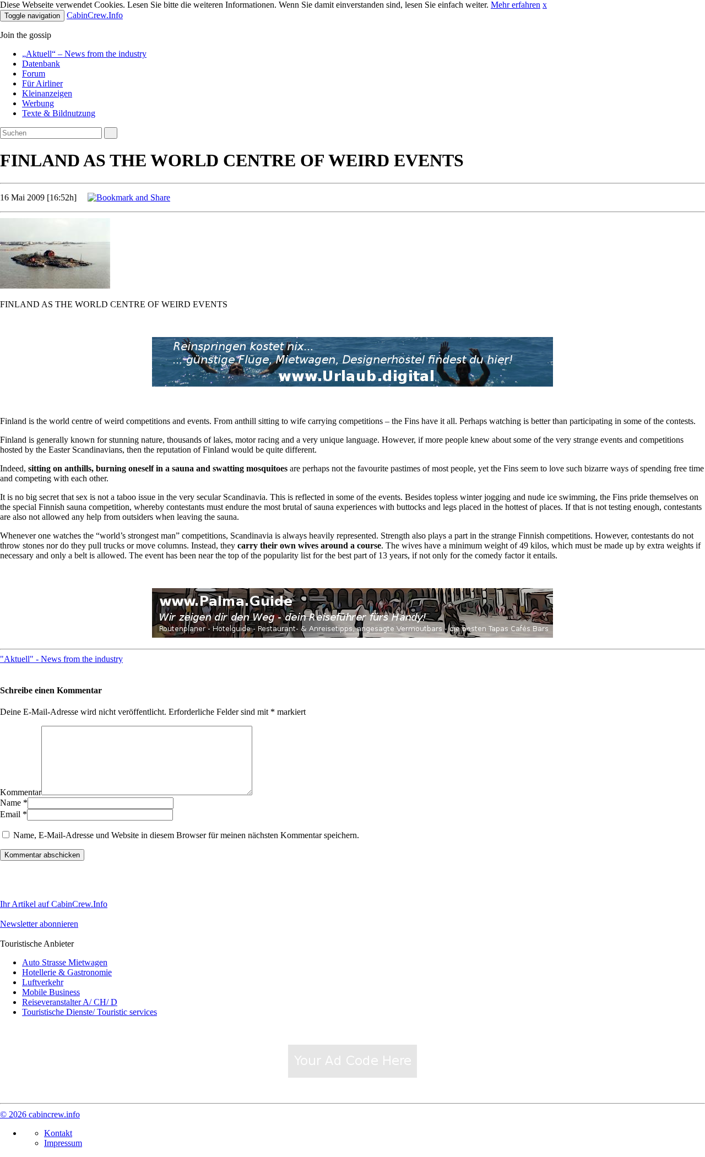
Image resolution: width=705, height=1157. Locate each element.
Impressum (63, 1143)
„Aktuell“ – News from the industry (84, 53)
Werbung (38, 103)
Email (10, 814)
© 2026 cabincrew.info (40, 1114)
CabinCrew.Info (95, 15)
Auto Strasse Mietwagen (64, 962)
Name (10, 802)
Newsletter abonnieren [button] (39, 923)
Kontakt (58, 1133)
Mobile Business (51, 992)
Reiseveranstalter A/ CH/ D (69, 1002)
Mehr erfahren (515, 4)
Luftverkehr (42, 982)
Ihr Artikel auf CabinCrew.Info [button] (53, 904)
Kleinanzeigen (47, 93)
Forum (33, 73)
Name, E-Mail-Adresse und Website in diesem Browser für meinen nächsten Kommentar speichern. (186, 835)
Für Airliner (42, 83)
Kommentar (20, 792)
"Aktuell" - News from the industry (61, 659)
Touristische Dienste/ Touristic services (89, 1012)
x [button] (545, 4)
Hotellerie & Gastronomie (67, 972)
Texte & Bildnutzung (58, 113)
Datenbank (41, 63)
